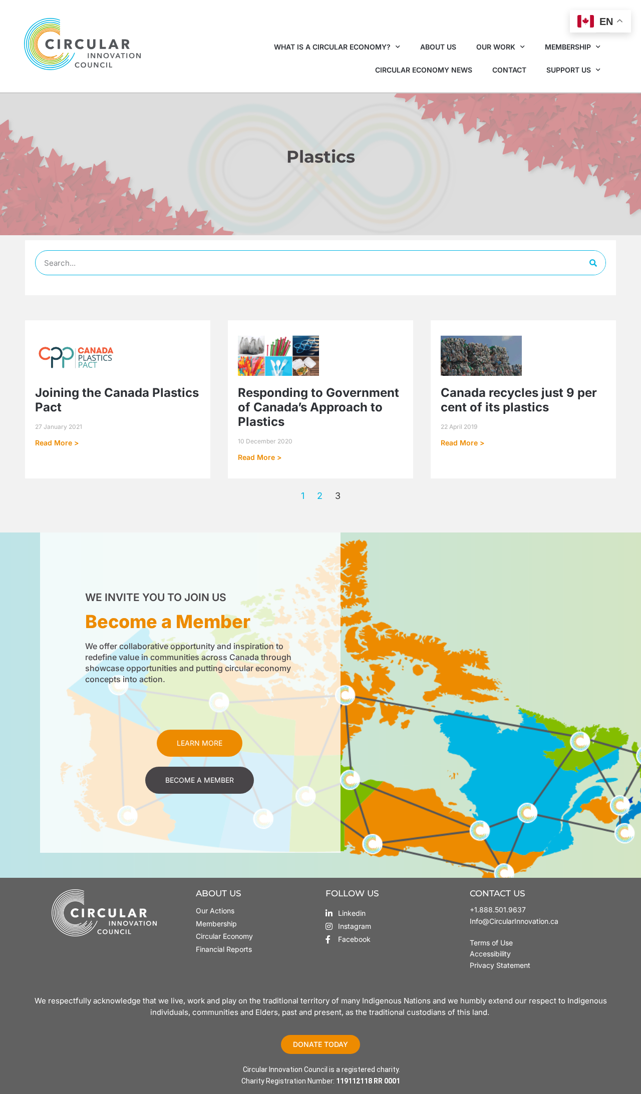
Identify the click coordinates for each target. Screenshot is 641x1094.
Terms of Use (492, 942)
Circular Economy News (423, 70)
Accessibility (490, 953)
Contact (509, 70)
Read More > (57, 442)
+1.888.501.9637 (498, 909)
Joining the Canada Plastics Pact (117, 399)
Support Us (568, 70)
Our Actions (215, 910)
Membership (568, 47)
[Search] (592, 263)
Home (285, 175)
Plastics (319, 175)
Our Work (495, 47)
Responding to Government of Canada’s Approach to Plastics (318, 407)
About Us (438, 47)
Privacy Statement (500, 965)
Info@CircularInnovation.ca (514, 921)
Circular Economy (224, 936)
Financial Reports (224, 949)
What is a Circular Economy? (332, 47)
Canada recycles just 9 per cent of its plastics (519, 399)
